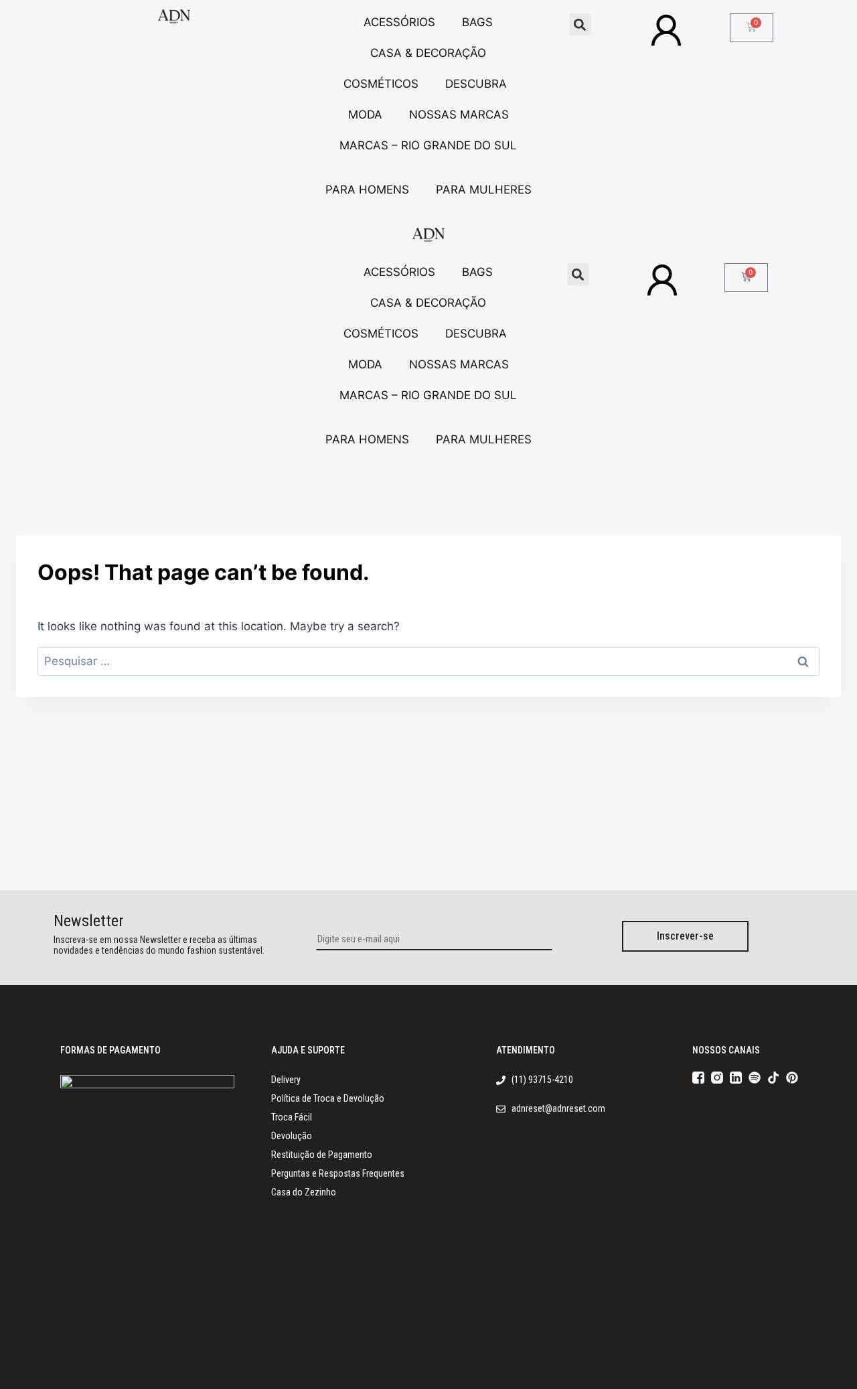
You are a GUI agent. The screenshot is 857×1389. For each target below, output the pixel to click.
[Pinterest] (792, 1078)
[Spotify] (755, 1078)
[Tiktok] (773, 1078)
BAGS (477, 22)
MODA (365, 114)
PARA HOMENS (367, 189)
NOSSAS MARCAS (459, 114)
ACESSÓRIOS (399, 22)
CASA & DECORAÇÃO (428, 53)
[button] (580, 24)
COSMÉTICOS (380, 83)
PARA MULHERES (484, 189)
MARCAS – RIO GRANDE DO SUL (428, 145)
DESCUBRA (476, 83)
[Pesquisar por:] (428, 661)
